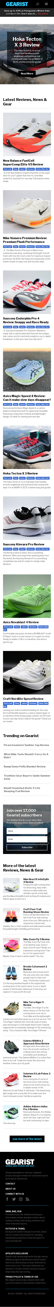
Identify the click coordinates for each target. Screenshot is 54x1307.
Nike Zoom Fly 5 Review (36, 939)
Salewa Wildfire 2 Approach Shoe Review (36, 1042)
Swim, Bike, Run (42, 169)
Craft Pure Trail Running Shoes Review (36, 910)
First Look (7, 169)
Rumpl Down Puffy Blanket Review (25, 766)
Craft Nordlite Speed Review (23, 699)
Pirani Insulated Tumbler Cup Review (26, 745)
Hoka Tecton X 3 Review (27, 42)
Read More (27, 73)
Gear (15, 169)
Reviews (30, 169)
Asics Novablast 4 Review (21, 622)
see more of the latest (27, 1139)
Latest (22, 169)
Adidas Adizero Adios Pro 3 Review (35, 1108)
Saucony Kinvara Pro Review (23, 544)
